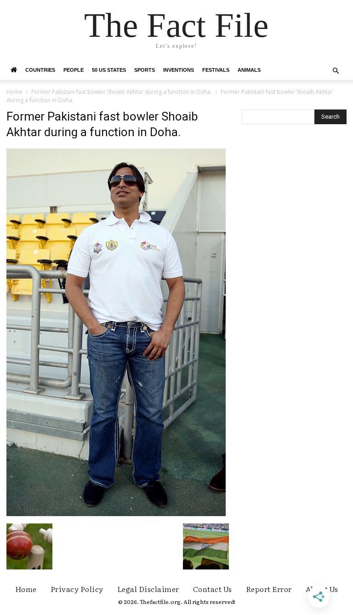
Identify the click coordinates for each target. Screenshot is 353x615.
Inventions (178, 70)
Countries (40, 70)
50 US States (109, 70)
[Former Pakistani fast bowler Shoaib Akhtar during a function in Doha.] (116, 513)
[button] (336, 71)
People (73, 70)
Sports (144, 70)
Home (14, 92)
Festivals (215, 70)
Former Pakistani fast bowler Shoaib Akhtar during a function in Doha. (121, 92)
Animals (249, 70)
